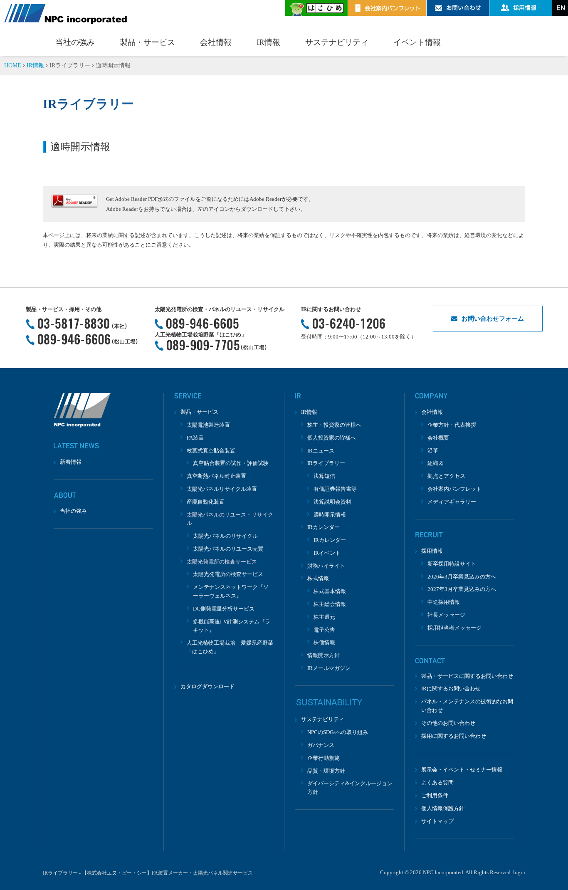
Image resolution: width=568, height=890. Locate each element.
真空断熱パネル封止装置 (216, 476)
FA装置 (195, 438)
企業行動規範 (323, 758)
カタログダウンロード (207, 686)
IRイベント (327, 553)
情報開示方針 (323, 655)
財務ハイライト (326, 566)
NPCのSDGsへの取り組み (337, 732)
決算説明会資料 (332, 502)
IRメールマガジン (329, 668)
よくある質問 (437, 782)
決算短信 (324, 476)
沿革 (432, 450)
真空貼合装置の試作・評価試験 (231, 463)
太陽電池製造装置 (208, 425)
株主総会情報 (330, 604)
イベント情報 (417, 42)
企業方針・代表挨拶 (451, 425)
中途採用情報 (443, 602)
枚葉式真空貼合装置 (211, 450)
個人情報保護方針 (442, 808)
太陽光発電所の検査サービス (228, 574)
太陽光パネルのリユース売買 (228, 549)
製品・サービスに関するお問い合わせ (467, 676)
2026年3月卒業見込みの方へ (461, 577)
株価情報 (324, 642)
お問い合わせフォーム (493, 318)
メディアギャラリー (451, 502)
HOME (12, 65)
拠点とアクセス (446, 476)
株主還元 (324, 617)
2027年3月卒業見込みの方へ (461, 589)
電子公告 (324, 630)
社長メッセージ (446, 615)
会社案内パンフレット (454, 489)
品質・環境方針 (326, 771)
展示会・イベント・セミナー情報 (461, 769)
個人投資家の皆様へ (331, 438)
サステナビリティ (336, 42)
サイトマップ (437, 821)
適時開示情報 (330, 515)
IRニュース (320, 450)
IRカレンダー (330, 540)
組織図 (435, 463)
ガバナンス (320, 745)
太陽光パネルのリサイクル (225, 536)
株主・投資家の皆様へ (334, 425)
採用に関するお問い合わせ (453, 736)
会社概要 (438, 438)
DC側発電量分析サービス (223, 609)
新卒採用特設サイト (451, 564)
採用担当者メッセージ (454, 628)
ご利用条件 (434, 795)
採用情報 (432, 551)
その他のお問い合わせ (448, 723)
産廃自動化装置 (206, 502)
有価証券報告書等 (335, 489)
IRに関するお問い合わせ (451, 688)
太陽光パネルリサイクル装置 (222, 489)
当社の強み (75, 42)
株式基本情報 (330, 591)
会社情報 (216, 42)
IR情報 (268, 42)
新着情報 (70, 462)
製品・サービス (147, 42)
